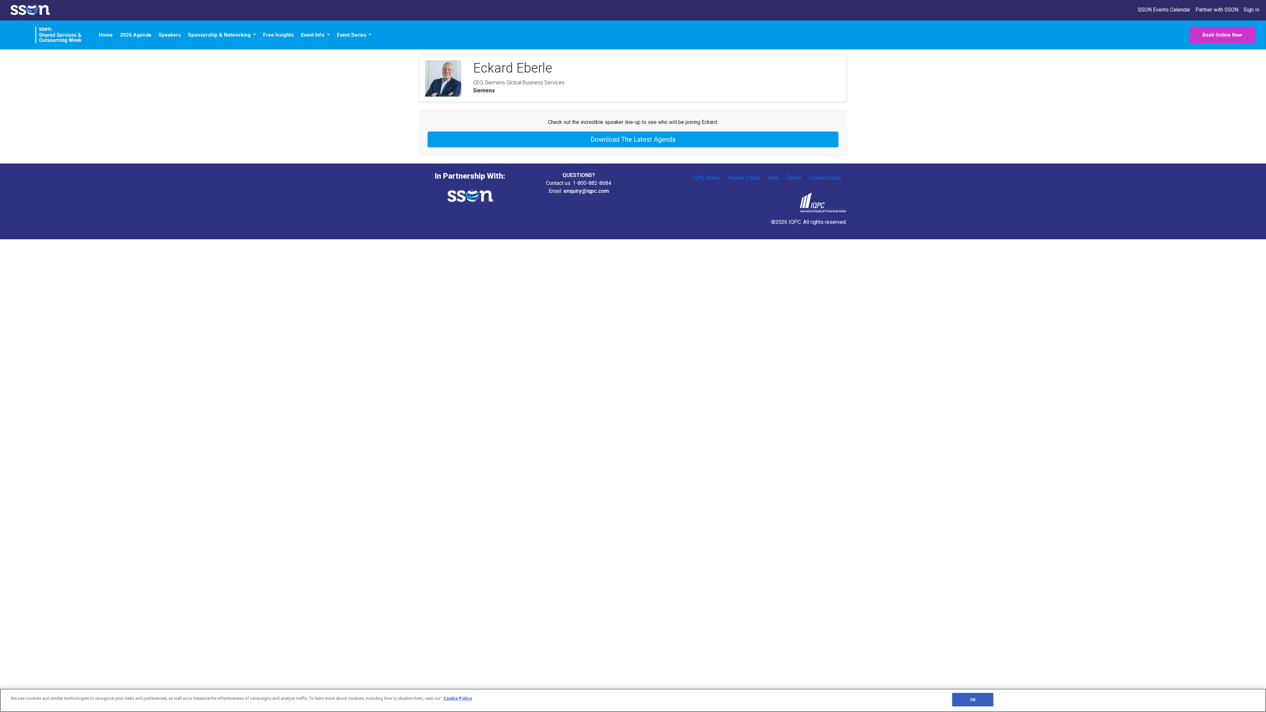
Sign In (1251, 10)
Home (106, 35)
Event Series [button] (352, 35)
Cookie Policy (825, 178)
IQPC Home (705, 178)
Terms (794, 178)
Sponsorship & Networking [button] (220, 35)
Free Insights (278, 35)
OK (973, 699)
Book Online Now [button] (1222, 35)
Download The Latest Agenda (633, 139)
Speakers (170, 35)
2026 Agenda (135, 35)
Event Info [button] (313, 35)
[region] (633, 700)
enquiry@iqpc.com (586, 191)
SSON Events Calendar (1164, 10)
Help (773, 178)
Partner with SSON (1216, 10)
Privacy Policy (743, 178)
